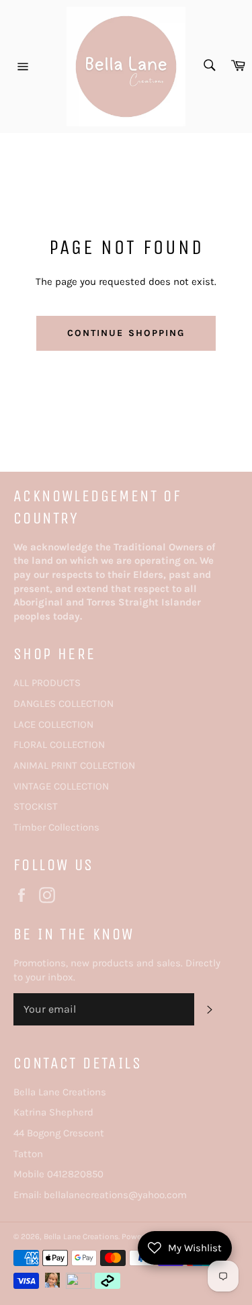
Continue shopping (126, 333)
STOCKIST (35, 806)
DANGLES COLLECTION (63, 704)
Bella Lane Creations (81, 1236)
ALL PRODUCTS (47, 683)
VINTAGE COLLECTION (61, 786)
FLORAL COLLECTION (59, 745)
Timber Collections (56, 827)
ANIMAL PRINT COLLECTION (74, 765)
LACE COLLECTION (53, 724)
